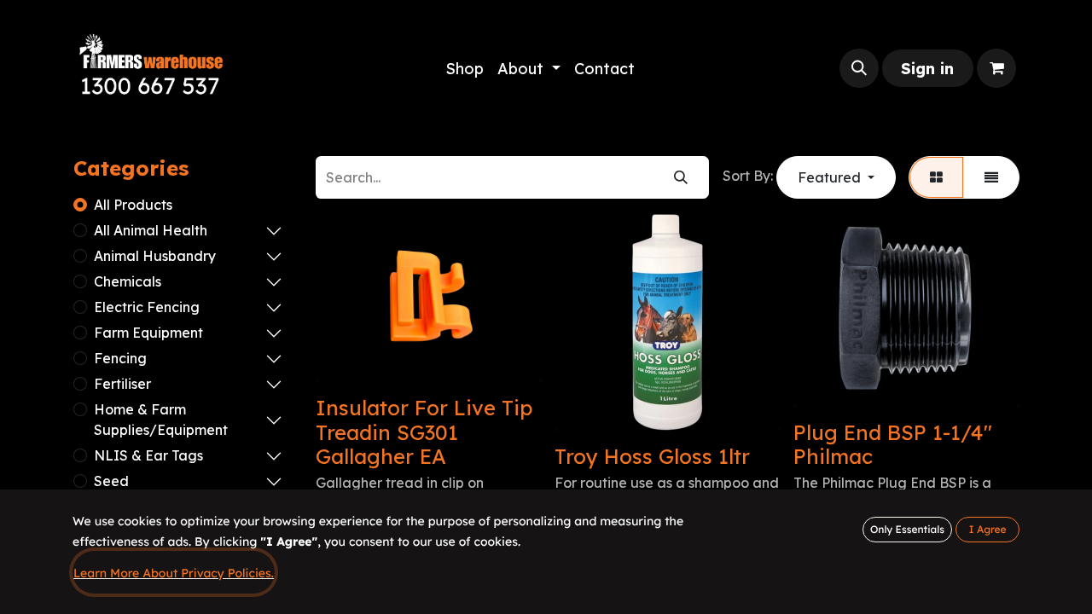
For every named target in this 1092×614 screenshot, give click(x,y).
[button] (859, 68)
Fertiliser (122, 383)
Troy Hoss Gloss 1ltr (652, 456)
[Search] (681, 177)
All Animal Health (150, 230)
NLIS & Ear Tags (148, 455)
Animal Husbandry (155, 255)
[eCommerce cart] (996, 68)
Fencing (120, 358)
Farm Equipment (148, 332)
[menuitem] (465, 68)
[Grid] (936, 177)
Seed (111, 480)
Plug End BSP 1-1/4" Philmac (892, 445)
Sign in (927, 68)
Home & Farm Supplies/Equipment (161, 419)
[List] (991, 177)
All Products (133, 204)
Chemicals (127, 281)
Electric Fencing (147, 307)
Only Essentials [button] (907, 529)
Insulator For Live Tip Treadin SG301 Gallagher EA (424, 432)
